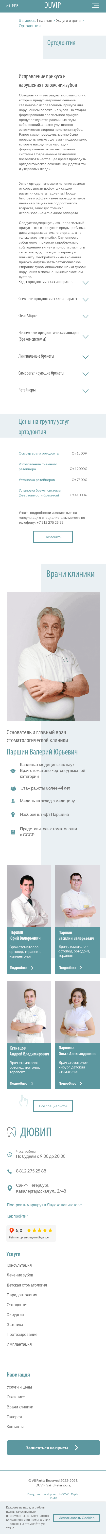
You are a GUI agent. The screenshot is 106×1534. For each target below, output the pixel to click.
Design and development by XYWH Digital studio (53, 1496)
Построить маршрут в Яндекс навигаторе (44, 1204)
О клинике (16, 1396)
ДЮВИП (36, 1133)
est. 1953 (12, 6)
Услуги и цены (68, 20)
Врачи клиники (20, 1406)
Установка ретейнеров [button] (37, 480)
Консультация (19, 1265)
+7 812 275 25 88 (49, 522)
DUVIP (52, 5)
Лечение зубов (20, 1275)
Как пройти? (17, 1216)
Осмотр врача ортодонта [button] (39, 453)
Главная (44, 20)
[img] (29, 896)
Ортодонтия (18, 1304)
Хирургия (15, 1314)
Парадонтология (22, 1294)
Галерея (14, 1416)
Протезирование (22, 1334)
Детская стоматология (27, 1285)
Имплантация (19, 1344)
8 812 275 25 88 (31, 1170)
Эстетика (15, 1324)
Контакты (15, 1426)
